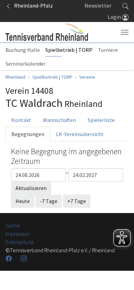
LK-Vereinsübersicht (80, 134)
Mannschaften (59, 119)
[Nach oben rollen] (120, 276)
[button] (125, 5)
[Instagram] (24, 258)
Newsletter (98, 5)
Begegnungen (27, 134)
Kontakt (21, 119)
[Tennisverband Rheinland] (46, 32)
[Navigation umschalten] (125, 32)
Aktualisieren (31, 188)
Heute (22, 201)
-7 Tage (48, 201)
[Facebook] (9, 258)
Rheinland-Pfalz (32, 5)
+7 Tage (76, 201)
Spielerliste (101, 119)
